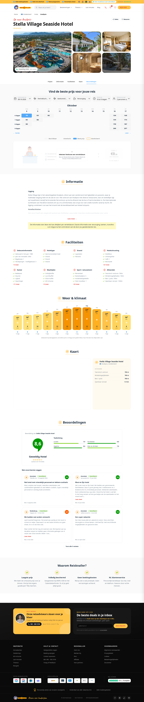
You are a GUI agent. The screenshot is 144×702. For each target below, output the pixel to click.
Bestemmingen (65, 7)
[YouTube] (129, 698)
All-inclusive (17, 656)
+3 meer (16, 265)
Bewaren (127, 19)
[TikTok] (124, 698)
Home (16, 14)
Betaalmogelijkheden (111, 659)
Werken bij (77, 653)
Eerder (16, 133)
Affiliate (76, 659)
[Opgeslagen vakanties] (115, 7)
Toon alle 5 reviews (72, 546)
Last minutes (90, 7)
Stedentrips (17, 653)
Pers (75, 656)
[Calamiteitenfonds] (86, 2)
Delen (116, 19)
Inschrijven (120, 626)
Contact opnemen (49, 656)
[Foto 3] (116, 42)
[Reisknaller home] (22, 7)
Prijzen (50, 82)
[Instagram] (119, 698)
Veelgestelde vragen (50, 650)
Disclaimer (107, 663)
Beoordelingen (91, 82)
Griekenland (27, 14)
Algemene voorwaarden (112, 650)
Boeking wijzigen (49, 653)
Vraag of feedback (49, 663)
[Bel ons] (106, 7)
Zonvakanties (17, 650)
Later (128, 133)
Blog (98, 7)
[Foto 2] (87, 42)
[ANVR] (79, 2)
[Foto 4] (87, 63)
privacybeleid (103, 630)
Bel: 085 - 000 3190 (50, 659)
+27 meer (106, 265)
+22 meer (76, 284)
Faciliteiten (71, 82)
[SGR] (83, 2)
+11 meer (16, 284)
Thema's (78, 7)
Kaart (80, 82)
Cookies (106, 656)
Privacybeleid (108, 653)
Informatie (60, 82)
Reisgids (16, 666)
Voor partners (78, 663)
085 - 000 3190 (35, 624)
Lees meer (72, 219)
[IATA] (90, 2)
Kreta (36, 14)
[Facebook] (115, 698)
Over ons (77, 650)
